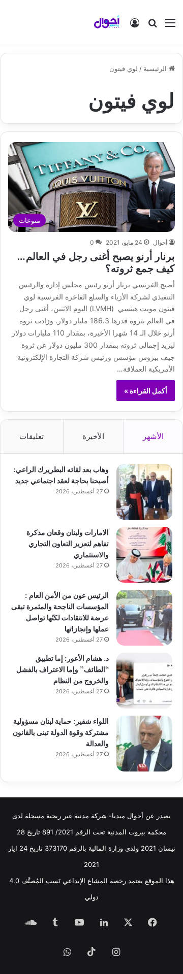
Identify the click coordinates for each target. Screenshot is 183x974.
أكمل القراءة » (145, 390)
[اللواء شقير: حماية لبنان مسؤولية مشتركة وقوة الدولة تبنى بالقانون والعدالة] (144, 743)
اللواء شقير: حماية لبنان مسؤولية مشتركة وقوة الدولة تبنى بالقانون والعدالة (61, 731)
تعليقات (31, 436)
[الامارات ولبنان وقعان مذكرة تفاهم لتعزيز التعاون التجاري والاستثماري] (144, 555)
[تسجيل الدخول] (135, 26)
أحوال (160, 242)
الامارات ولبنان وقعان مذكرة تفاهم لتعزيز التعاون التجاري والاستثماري (67, 542)
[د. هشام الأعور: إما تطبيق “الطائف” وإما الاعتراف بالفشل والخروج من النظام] (144, 681)
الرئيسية (156, 68)
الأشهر (153, 436)
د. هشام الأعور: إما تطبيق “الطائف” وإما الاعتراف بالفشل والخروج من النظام (62, 668)
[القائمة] (170, 26)
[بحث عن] (152, 26)
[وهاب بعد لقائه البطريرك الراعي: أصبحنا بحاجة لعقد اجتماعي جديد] (144, 492)
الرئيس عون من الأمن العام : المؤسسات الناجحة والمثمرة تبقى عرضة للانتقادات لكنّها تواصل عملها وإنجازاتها (60, 611)
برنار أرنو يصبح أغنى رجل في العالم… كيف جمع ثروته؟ (96, 261)
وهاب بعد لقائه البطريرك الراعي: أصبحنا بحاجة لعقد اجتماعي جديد (61, 474)
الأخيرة (93, 436)
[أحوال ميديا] (107, 22)
